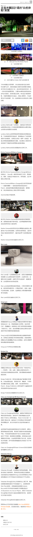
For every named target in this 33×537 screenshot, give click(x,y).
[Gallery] (7, 40)
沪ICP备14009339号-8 (16, 535)
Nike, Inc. (7, 2)
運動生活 (5, 520)
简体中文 (22, 2)
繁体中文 (27, 2)
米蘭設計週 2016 (7, 522)
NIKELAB (5, 524)
